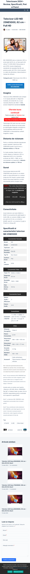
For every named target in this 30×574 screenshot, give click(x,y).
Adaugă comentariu (8, 545)
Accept (10, 571)
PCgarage (22, 197)
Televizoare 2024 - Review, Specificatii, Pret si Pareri (15, 4)
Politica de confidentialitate (20, 567)
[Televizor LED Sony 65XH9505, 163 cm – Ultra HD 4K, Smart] (15, 451)
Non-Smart (20, 423)
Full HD (6, 423)
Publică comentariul (8, 559)
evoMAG (7, 197)
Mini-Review (22, 29)
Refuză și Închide (18, 571)
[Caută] (24, 10)
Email (5, 535)
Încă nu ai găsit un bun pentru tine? (15, 114)
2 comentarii (13, 489)
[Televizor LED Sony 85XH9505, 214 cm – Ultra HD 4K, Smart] (15, 499)
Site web (5, 540)
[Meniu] (27, 10)
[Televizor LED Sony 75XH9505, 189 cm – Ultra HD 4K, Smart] (15, 475)
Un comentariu (13, 465)
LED (12, 423)
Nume (5, 530)
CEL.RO (15, 197)
